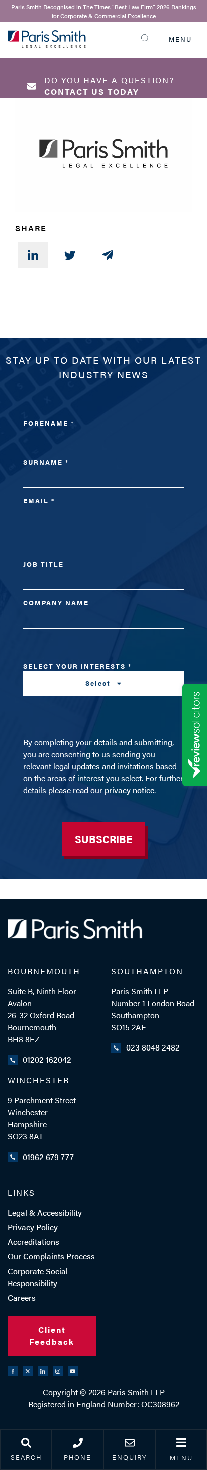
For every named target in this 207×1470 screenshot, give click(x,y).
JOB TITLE (43, 564)
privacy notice (129, 790)
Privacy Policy (33, 1227)
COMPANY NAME (56, 602)
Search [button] (26, 1457)
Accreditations (33, 1241)
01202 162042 (47, 1059)
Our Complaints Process (51, 1256)
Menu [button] (181, 1457)
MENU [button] (180, 39)
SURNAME (45, 462)
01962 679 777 (48, 1157)
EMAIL (38, 500)
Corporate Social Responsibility (38, 1277)
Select (99, 683)
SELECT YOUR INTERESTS (77, 674)
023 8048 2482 (153, 1047)
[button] (147, 38)
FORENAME (48, 423)
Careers (22, 1297)
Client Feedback (51, 1335)
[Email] (108, 255)
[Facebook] (13, 1371)
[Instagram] (58, 1371)
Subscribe (103, 838)
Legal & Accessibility (45, 1212)
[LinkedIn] (33, 255)
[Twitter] (70, 255)
